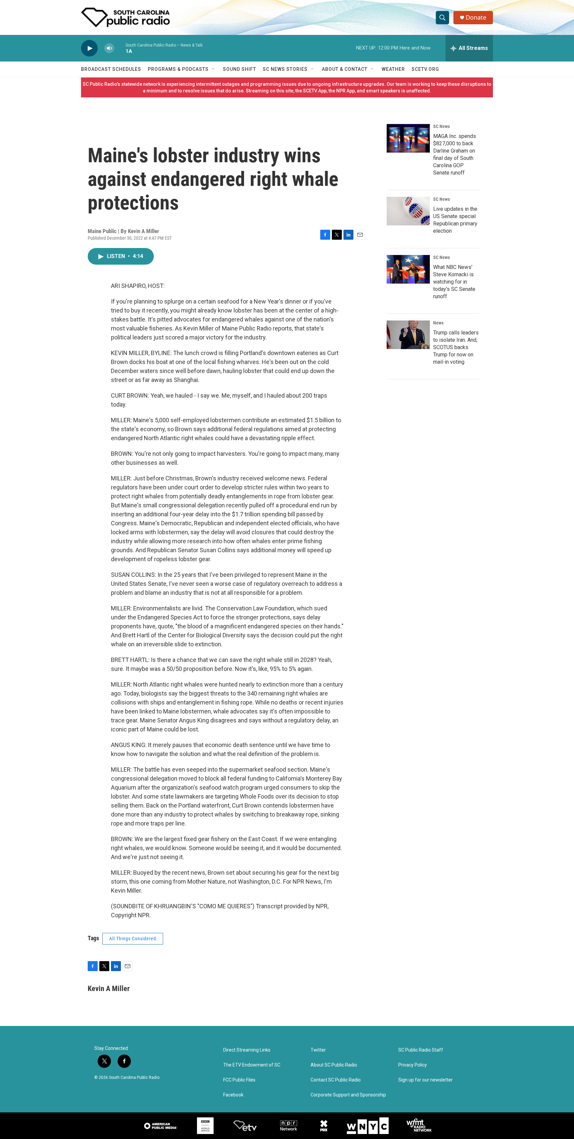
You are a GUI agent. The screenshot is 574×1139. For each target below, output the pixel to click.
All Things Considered (132, 938)
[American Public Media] (160, 1125)
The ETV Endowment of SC (251, 1065)
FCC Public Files (239, 1079)
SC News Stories (285, 69)
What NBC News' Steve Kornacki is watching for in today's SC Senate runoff (454, 282)
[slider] (120, 48)
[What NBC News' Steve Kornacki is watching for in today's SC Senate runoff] (408, 269)
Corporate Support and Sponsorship (348, 1094)
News (438, 322)
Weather (393, 69)
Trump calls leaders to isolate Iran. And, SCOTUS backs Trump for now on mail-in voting (456, 347)
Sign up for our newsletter (425, 1079)
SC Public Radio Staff (420, 1050)
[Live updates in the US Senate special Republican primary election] (408, 211)
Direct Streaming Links (246, 1050)
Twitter (318, 1050)
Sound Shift (239, 69)
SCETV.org (425, 69)
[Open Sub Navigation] (213, 69)
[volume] (109, 48)
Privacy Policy (412, 1065)
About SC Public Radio (334, 1065)
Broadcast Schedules (111, 69)
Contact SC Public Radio (336, 1079)
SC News (441, 126)
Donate (476, 17)
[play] (89, 48)
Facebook (233, 1094)
